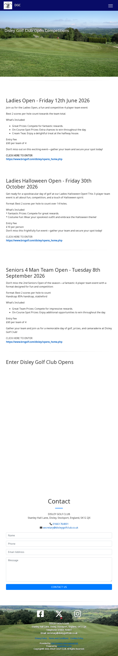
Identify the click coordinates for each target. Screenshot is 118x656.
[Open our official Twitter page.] (59, 613)
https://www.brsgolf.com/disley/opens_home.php (34, 159)
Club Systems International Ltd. (64, 643)
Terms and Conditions (58, 638)
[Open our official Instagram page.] (77, 613)
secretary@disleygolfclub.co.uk (60, 527)
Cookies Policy (76, 638)
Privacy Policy (41, 638)
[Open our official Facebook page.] (40, 613)
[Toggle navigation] (110, 5)
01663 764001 (61, 524)
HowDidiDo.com (64, 646)
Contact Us (59, 587)
